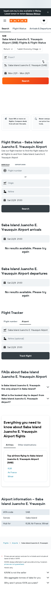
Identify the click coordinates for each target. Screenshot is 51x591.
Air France (12, 472)
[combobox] (28, 183)
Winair (10, 476)
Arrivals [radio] (5, 165)
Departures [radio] (20, 165)
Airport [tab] (25, 321)
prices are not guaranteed (14, 564)
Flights (5, 543)
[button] (48, 12)
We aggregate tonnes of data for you (22, 577)
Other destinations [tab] (27, 445)
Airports (15, 543)
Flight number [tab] (10, 321)
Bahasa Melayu (33, 13)
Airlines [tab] (9, 445)
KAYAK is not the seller (15, 572)
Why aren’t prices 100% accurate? (21, 582)
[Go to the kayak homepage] (18, 20)
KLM (10, 468)
